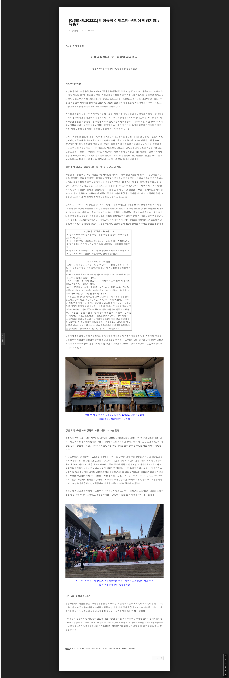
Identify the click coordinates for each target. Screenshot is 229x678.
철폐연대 (124, 648)
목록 (3, 339)
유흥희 (87, 648)
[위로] (225, 667)
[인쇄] (225, 674)
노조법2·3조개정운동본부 (111, 648)
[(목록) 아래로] (225, 671)
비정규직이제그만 (78, 648)
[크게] (225, 659)
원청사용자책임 (96, 648)
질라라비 (132, 648)
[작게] (225, 663)
